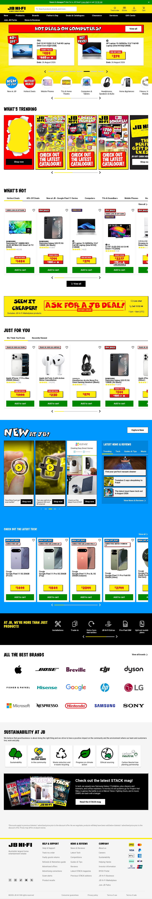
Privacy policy (93, 895)
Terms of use (112, 895)
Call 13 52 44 (137, 306)
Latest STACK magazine (81, 871)
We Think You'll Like (16, 338)
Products (20, 15)
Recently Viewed (39, 338)
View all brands (139, 654)
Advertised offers (49, 866)
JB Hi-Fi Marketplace (108, 880)
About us (102, 848)
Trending (107, 451)
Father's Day (52, 15)
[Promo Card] (19, 142)
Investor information (107, 866)
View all (141, 204)
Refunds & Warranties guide (54, 862)
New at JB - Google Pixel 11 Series (62, 198)
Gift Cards (130, 15)
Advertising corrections (52, 871)
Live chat (85, 2)
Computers (90, 198)
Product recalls (48, 880)
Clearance (97, 15)
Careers (102, 853)
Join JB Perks (10, 20)
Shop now (26, 501)
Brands (35, 15)
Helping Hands (105, 862)
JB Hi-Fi (17, 895)
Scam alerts (47, 876)
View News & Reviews (134, 500)
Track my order (48, 853)
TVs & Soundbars (110, 198)
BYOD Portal (104, 871)
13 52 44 (98, 2)
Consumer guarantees (70, 895)
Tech (118, 451)
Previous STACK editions (81, 876)
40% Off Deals (33, 198)
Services (113, 15)
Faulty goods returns (51, 857)
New (6, 15)
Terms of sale (131, 895)
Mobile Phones (131, 198)
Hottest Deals (13, 198)
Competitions (76, 857)
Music (143, 451)
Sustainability (104, 857)
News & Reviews (32, 20)
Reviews (74, 866)
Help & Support (48, 848)
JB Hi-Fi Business (106, 876)
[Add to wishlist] (34, 210)
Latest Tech (75, 853)
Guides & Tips (130, 451)
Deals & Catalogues (75, 15)
